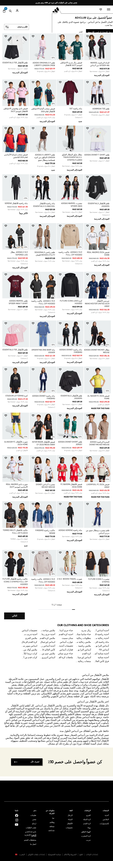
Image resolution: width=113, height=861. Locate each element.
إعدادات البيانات (92, 854)
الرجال (70, 815)
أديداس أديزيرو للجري (47, 657)
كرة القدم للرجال (29, 642)
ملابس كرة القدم (47, 638)
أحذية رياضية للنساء (101, 634)
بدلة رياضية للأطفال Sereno (16, 203)
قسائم (33, 836)
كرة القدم (86, 654)
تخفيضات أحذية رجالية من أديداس (65, 646)
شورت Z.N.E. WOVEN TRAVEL (69, 579)
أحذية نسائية (103, 657)
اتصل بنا (33, 844)
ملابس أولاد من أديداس (29, 650)
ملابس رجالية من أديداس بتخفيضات (83, 642)
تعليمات (33, 815)
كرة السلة (87, 819)
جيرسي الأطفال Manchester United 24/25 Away (97, 303)
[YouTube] (16, 824)
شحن (34, 819)
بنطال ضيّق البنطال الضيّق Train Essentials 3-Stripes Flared (72, 157)
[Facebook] (16, 815)
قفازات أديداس (66, 650)
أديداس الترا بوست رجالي (101, 646)
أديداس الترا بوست (83, 650)
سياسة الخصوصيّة (54, 854)
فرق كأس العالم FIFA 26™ (101, 661)
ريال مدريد (86, 631)
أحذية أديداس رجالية (47, 646)
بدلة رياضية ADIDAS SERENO (70, 530)
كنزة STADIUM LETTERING (16, 396)
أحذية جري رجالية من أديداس (47, 634)
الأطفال (70, 824)
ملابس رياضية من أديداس (83, 646)
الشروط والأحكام (70, 854)
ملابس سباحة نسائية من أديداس (47, 631)
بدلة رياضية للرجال (101, 642)
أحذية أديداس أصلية (101, 631)
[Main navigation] (109, 9)
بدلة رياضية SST (75, 109)
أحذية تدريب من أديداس (29, 634)
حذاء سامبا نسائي (83, 634)
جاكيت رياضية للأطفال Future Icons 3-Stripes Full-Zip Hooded (15, 581)
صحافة (51, 826)
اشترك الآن (35, 762)
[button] (98, 36)
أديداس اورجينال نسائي (83, 657)
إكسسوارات (104, 824)
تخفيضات (69, 828)
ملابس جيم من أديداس (47, 654)
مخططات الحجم (30, 840)
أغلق (80, 32)
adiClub (51, 831)
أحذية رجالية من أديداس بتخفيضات (101, 638)
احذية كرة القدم (66, 634)
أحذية (107, 815)
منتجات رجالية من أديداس (83, 661)
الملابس (106, 819)
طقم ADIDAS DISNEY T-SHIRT (96, 155)
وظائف (51, 822)
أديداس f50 (104, 650)
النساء (70, 819)
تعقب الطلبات (31, 828)
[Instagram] (16, 820)
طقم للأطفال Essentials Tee (15, 63)
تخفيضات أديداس (29, 631)
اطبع (81, 854)
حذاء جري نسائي (65, 654)
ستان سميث (67, 638)
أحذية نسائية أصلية (101, 654)
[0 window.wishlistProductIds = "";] (100, 9)
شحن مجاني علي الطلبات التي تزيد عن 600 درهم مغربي (56, 3)
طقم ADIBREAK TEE (100, 109)
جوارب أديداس (66, 642)
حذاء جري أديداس (65, 631)
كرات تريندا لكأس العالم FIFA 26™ (29, 654)
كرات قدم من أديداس (29, 657)
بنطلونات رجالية (83, 638)
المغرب (22, 854)
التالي (14, 616)
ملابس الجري (31, 638)
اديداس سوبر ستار (29, 646)
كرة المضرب (86, 836)
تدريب (88, 840)
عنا (53, 818)
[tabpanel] (56, 328)
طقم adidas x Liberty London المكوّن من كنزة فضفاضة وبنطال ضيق (44, 157)
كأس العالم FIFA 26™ (47, 650)
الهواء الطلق (86, 832)
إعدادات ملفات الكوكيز (36, 854)
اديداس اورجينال (47, 642)
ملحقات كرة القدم (65, 657)
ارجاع (34, 824)
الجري (88, 815)
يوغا (89, 828)
